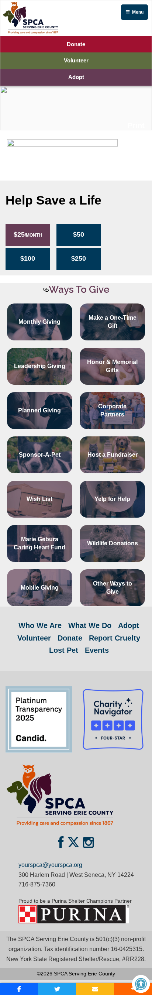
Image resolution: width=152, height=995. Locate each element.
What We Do (89, 625)
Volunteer (76, 60)
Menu (138, 12)
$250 (78, 258)
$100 (27, 258)
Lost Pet (63, 650)
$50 (78, 234)
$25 (28, 234)
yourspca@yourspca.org (50, 865)
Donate (76, 44)
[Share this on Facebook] (19, 989)
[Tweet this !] (57, 989)
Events (97, 650)
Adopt (76, 77)
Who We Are (40, 625)
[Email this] (95, 989)
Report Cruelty (114, 638)
